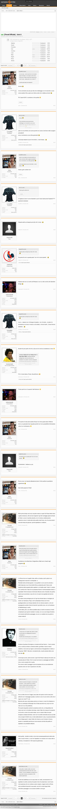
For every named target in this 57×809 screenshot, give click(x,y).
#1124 (54, 203)
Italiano (17, 804)
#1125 (54, 229)
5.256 (15, 269)
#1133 (54, 490)
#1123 (54, 177)
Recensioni (41, 5)
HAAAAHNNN (14, 372)
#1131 (54, 429)
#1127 (54, 289)
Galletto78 (9, 264)
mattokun (9, 648)
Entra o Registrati (29, 1)
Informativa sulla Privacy (47, 806)
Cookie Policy (54, 806)
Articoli (48, 5)
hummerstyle (9, 364)
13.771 (15, 368)
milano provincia (13, 212)
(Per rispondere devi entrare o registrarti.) (49, 798)
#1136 (54, 619)
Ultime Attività (22, 5)
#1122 (54, 142)
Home (3, 5)
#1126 (54, 260)
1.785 (15, 371)
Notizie (34, 5)
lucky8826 (9, 131)
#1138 (54, 726)
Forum (9, 5)
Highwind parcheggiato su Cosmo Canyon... (9, 534)
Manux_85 (21, 331)
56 (19, 65)
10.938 (15, 532)
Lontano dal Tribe (13, 756)
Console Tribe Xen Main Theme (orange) (8, 804)
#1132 (54, 467)
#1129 (54, 376)
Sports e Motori (8, 36)
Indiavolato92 (21, 144)
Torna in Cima (52, 804)
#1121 (54, 105)
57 (21, 65)
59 (25, 65)
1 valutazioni (43, 48)
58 (23, 65)
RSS (55, 804)
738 (15, 271)
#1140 (54, 791)
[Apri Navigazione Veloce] (55, 10)
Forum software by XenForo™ (10, 806)
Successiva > (33, 65)
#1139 (54, 743)
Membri (15, 5)
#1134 (54, 525)
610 (15, 177)
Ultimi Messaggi (5, 7)
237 (15, 337)
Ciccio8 (20, 262)
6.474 (15, 91)
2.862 (15, 136)
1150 (29, 65)
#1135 (54, 566)
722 (15, 755)
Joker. (9, 87)
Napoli (15, 410)
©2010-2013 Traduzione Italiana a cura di (10, 807)
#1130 (54, 396)
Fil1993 (16, 36)
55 (17, 65)
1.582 (15, 301)
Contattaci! (41, 804)
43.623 (15, 530)
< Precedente (10, 65)
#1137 (54, 669)
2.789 (15, 653)
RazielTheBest (9, 748)
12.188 (15, 299)
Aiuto (29, 5)
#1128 (54, 329)
